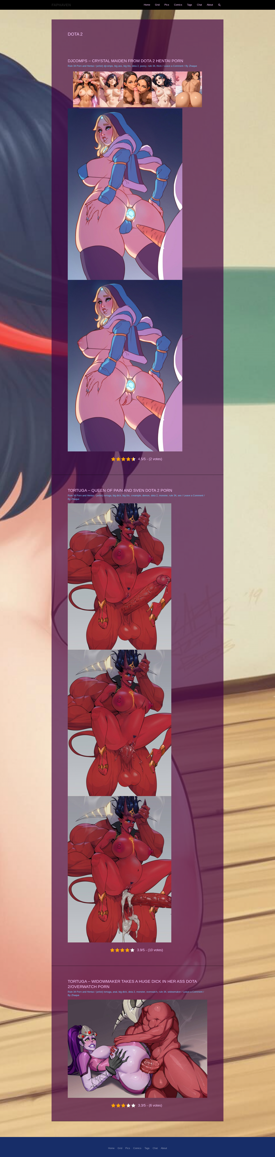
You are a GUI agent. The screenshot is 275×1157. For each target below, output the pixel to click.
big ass (118, 66)
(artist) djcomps (104, 66)
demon (146, 495)
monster (163, 495)
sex (180, 495)
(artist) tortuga (103, 495)
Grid (157, 4)
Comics (178, 4)
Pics (166, 4)
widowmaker (174, 991)
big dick (117, 495)
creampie (136, 495)
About (210, 4)
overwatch (151, 991)
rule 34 (151, 66)
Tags (189, 4)
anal (115, 991)
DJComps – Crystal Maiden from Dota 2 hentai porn (125, 61)
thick (159, 66)
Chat (199, 4)
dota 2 (135, 66)
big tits (127, 66)
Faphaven (61, 5)
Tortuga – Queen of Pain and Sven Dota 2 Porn (120, 490)
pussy (143, 66)
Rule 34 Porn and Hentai (81, 66)
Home (147, 4)
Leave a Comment (173, 66)
